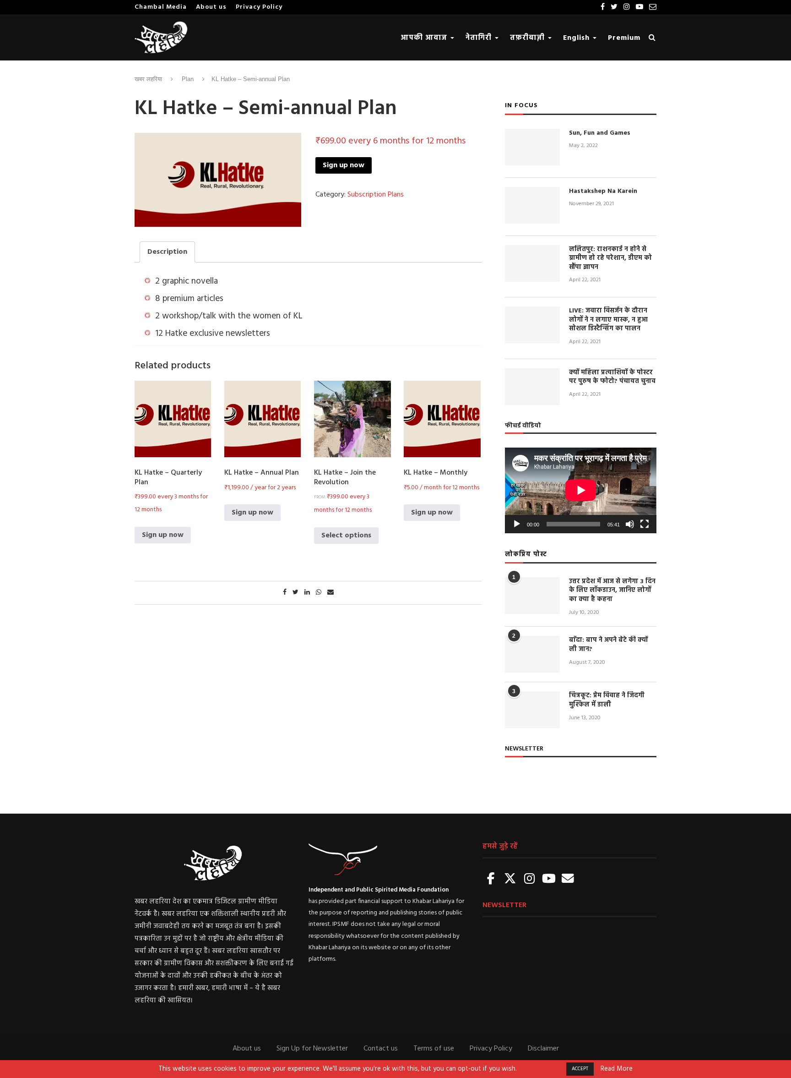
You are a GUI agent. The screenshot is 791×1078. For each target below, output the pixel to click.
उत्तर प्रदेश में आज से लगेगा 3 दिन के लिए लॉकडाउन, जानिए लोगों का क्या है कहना (612, 590)
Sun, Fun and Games (599, 133)
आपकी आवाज (425, 38)
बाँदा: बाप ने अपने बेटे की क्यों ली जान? (608, 645)
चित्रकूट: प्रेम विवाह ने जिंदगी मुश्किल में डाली (607, 700)
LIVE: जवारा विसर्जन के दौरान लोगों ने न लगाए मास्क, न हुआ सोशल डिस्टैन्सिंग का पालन (608, 320)
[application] (580, 490)
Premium (624, 38)
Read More (617, 1069)
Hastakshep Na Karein (603, 191)
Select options (346, 536)
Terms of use (433, 1049)
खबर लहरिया (148, 79)
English (577, 38)
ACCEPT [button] (580, 1069)
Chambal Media (161, 7)
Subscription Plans (375, 195)
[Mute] (629, 524)
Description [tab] (167, 252)
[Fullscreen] (644, 524)
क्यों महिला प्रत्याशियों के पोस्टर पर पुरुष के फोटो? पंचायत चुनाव (612, 377)
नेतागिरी (480, 38)
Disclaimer (543, 1049)
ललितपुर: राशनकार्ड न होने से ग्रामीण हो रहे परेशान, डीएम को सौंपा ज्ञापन (610, 258)
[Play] (516, 524)
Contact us (380, 1049)
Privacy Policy (259, 7)
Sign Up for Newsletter (312, 1049)
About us (211, 7)
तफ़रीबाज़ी (528, 38)
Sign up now (343, 165)
